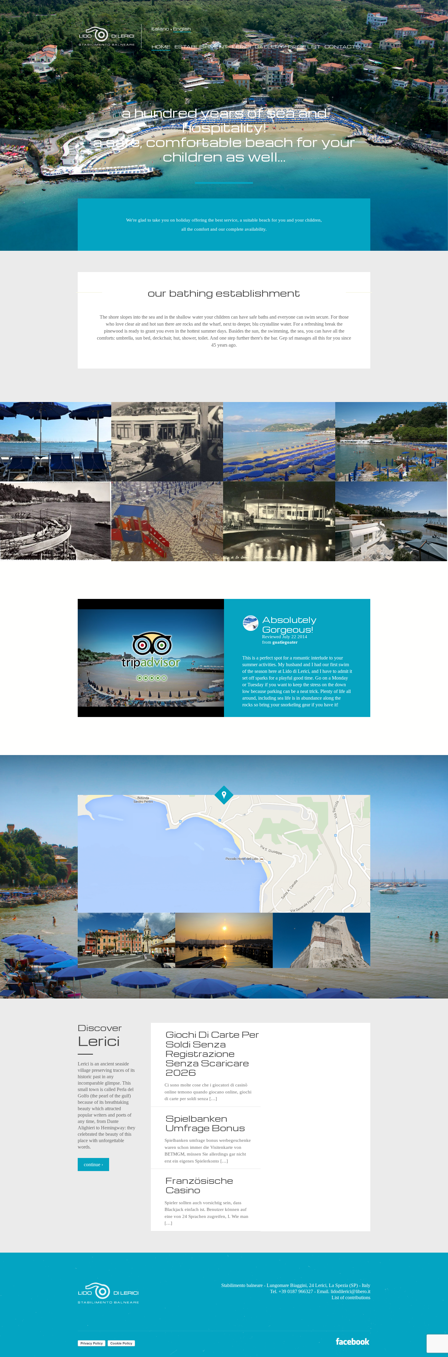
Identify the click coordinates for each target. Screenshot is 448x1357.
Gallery (269, 46)
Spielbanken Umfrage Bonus (260, 1138)
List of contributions (351, 1297)
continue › (93, 1164)
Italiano (160, 28)
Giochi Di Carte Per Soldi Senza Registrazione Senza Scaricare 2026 (260, 1065)
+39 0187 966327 (296, 1291)
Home (160, 46)
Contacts (342, 46)
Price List (304, 46)
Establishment (201, 46)
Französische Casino (260, 1200)
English (182, 28)
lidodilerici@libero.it (350, 1291)
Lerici (241, 46)
